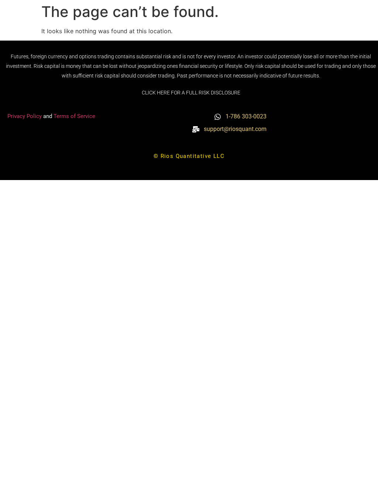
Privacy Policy (25, 116)
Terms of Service (74, 116)
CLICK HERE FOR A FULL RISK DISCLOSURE (191, 93)
